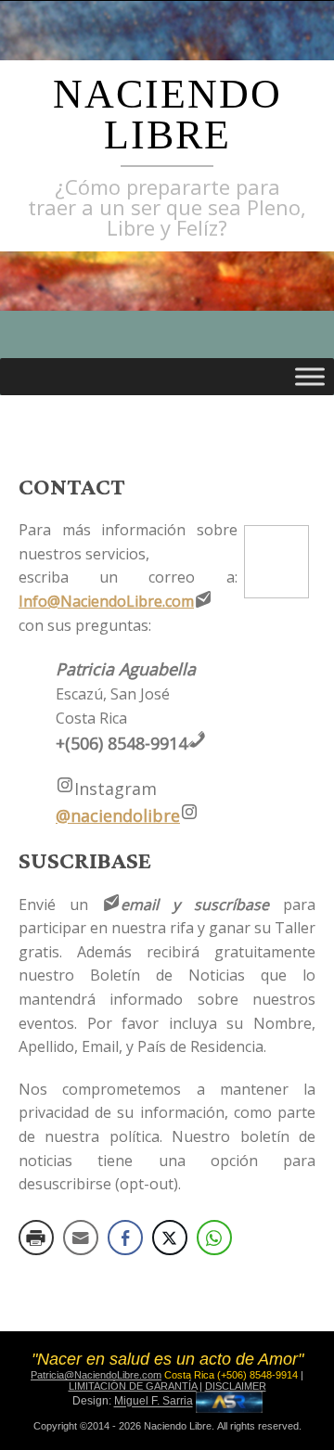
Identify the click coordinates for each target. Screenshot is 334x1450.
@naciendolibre (118, 815)
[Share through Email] (80, 1237)
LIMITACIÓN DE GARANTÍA (133, 1386)
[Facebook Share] (125, 1237)
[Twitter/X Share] (169, 1237)
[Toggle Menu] (310, 376)
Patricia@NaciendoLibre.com (96, 1374)
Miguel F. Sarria (153, 1401)
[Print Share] (36, 1237)
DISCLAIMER (235, 1386)
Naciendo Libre (167, 114)
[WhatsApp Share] (214, 1237)
